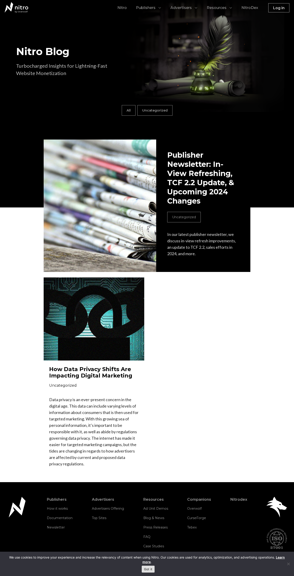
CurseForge (196, 518)
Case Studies (153, 546)
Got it (148, 569)
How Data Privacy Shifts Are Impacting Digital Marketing (90, 372)
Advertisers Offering (108, 508)
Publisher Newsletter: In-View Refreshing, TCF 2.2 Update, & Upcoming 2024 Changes (200, 178)
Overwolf (194, 508)
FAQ (146, 537)
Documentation (60, 518)
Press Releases (155, 527)
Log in (279, 8)
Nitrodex (238, 499)
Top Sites (99, 518)
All (129, 110)
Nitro (122, 8)
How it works (57, 508)
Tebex (192, 527)
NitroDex (249, 8)
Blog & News (153, 518)
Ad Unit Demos (155, 508)
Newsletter (56, 527)
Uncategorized (155, 110)
